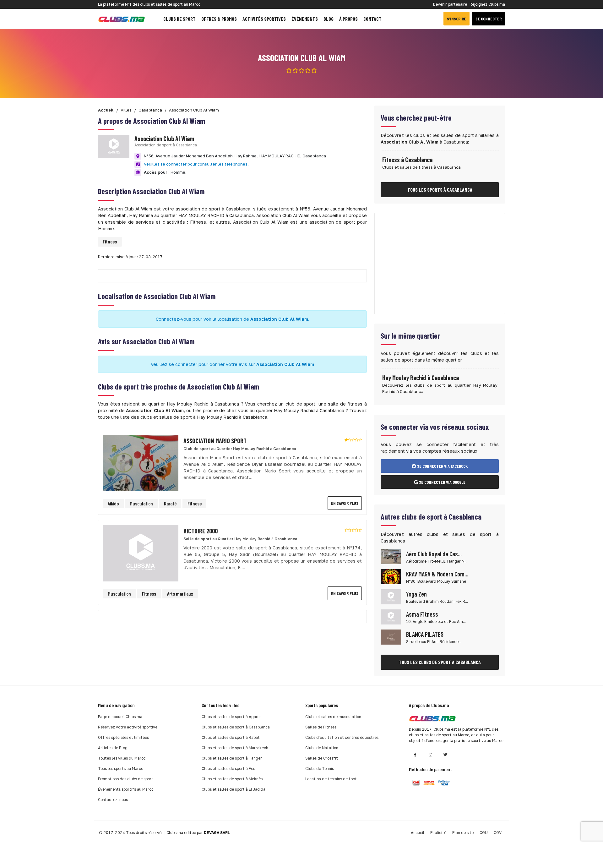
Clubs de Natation (321, 747)
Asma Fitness (422, 614)
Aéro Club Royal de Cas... (434, 554)
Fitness (110, 241)
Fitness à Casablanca (407, 159)
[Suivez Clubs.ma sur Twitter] (445, 755)
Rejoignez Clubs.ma (487, 4)
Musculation (141, 503)
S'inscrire (456, 18)
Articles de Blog (113, 747)
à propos (348, 19)
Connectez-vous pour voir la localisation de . (232, 319)
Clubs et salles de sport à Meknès (232, 779)
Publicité (438, 832)
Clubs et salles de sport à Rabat (231, 737)
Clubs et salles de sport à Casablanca (236, 727)
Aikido (113, 503)
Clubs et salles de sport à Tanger (232, 758)
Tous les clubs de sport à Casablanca (440, 662)
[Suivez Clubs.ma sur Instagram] (430, 755)
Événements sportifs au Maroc (126, 789)
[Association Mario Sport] (140, 462)
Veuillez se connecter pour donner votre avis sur (232, 364)
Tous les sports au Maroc (120, 768)
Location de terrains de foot (331, 779)
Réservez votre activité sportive (127, 727)
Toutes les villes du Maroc (122, 758)
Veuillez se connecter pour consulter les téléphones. (196, 163)
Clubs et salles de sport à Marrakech (235, 747)
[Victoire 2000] (140, 552)
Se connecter (488, 18)
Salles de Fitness (320, 727)
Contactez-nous (113, 799)
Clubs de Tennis (319, 768)
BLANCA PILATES (424, 634)
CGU (484, 832)
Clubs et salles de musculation (333, 716)
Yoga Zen (416, 594)
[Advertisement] (439, 264)
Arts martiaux (180, 594)
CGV (498, 832)
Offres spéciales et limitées (123, 737)
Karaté (170, 503)
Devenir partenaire (450, 4)
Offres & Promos (219, 19)
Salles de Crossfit (321, 758)
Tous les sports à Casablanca (439, 190)
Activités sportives (264, 19)
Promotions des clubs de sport (125, 779)
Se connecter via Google (441, 482)
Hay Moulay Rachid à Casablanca (420, 377)
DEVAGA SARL (217, 832)
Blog (328, 19)
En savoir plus (344, 503)
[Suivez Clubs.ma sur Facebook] (415, 755)
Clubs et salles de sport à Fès (228, 768)
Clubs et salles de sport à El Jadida (233, 789)
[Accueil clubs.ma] (121, 18)
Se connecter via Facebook (442, 466)
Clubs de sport (179, 19)
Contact (372, 19)
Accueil (417, 832)
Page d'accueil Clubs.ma (120, 716)
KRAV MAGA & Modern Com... (437, 574)
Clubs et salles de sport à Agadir (231, 716)
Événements (304, 19)
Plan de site (463, 832)
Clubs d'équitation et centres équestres (341, 737)
